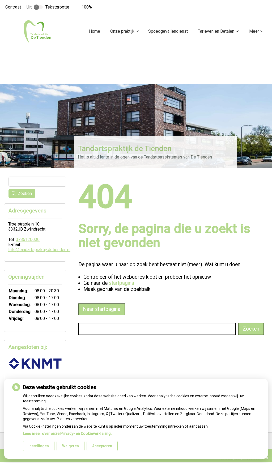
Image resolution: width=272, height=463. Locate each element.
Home (94, 31)
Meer (254, 31)
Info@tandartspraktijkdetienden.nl (39, 249)
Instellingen (38, 446)
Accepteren (102, 446)
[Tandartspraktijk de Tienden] (37, 31)
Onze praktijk (122, 31)
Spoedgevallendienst (168, 31)
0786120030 (28, 239)
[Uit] (38, 7)
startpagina (121, 283)
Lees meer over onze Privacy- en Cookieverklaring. (67, 433)
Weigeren (70, 446)
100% (87, 7)
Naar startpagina (101, 309)
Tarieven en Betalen (216, 31)
